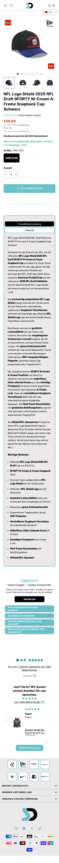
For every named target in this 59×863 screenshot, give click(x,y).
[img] (29, 698)
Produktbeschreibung (29, 223)
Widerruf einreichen (29, 747)
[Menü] (5, 5)
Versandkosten (23, 125)
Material (29, 230)
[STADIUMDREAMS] (29, 5)
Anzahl (8, 167)
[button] (11, 115)
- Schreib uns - (30, 599)
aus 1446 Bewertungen (28, 702)
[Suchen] (11, 5)
